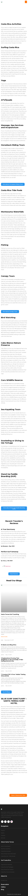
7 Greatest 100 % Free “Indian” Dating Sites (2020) (13, 675)
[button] (26, 2)
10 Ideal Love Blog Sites (8, 645)
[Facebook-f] (2, 821)
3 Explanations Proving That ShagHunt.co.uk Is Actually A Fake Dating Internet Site (12, 659)
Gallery (3, 887)
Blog (2, 889)
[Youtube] (8, 821)
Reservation (5, 884)
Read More (4, 636)
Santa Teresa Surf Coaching (10, 614)
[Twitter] (5, 821)
